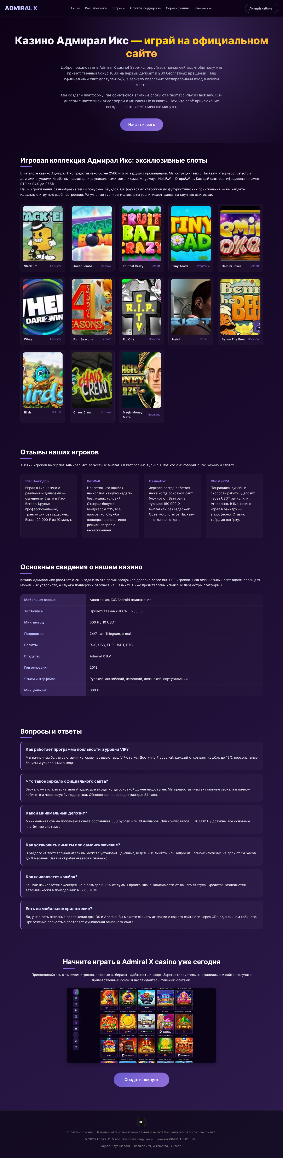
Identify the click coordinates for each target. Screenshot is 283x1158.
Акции (75, 8)
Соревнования (177, 8)
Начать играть (141, 124)
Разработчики (96, 8)
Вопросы (118, 8)
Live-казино (203, 8)
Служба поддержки (145, 8)
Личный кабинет (261, 8)
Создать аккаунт (141, 1079)
